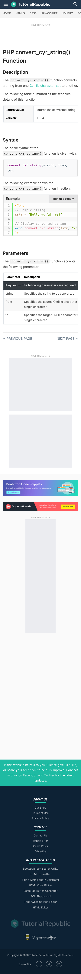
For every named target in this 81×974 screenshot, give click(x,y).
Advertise (40, 851)
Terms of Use (40, 812)
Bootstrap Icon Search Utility (40, 868)
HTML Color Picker (40, 885)
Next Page (65, 338)
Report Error (40, 840)
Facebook (30, 775)
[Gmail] (59, 964)
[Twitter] (49, 964)
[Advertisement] (40, 35)
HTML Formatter (40, 874)
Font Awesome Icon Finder (40, 901)
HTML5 (20, 13)
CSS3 (33, 13)
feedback (30, 770)
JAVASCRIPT (49, 13)
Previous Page (19, 338)
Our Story (40, 807)
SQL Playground (41, 896)
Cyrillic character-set (45, 86)
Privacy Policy (40, 818)
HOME (7, 13)
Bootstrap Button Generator (40, 890)
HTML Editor (40, 907)
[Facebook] (39, 964)
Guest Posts (40, 846)
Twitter (49, 775)
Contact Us (40, 835)
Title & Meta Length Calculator (40, 879)
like (73, 765)
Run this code (63, 198)
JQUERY (67, 13)
